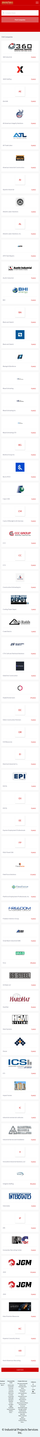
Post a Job (2, 1383)
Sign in (2, 1385)
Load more (20, 1370)
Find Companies (20, 20)
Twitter (33, 1389)
